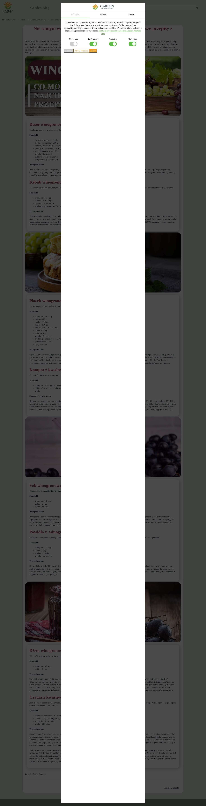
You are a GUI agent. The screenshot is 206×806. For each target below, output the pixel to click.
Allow (93, 51)
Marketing (132, 39)
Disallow (69, 51)
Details (103, 15)
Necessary (73, 39)
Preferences (93, 39)
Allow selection (81, 51)
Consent (75, 14)
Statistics (113, 39)
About (131, 15)
